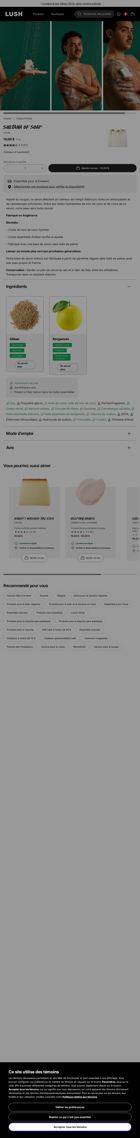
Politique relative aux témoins (79, 1096)
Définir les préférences (70, 1107)
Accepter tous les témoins (70, 1127)
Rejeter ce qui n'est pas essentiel (70, 1117)
